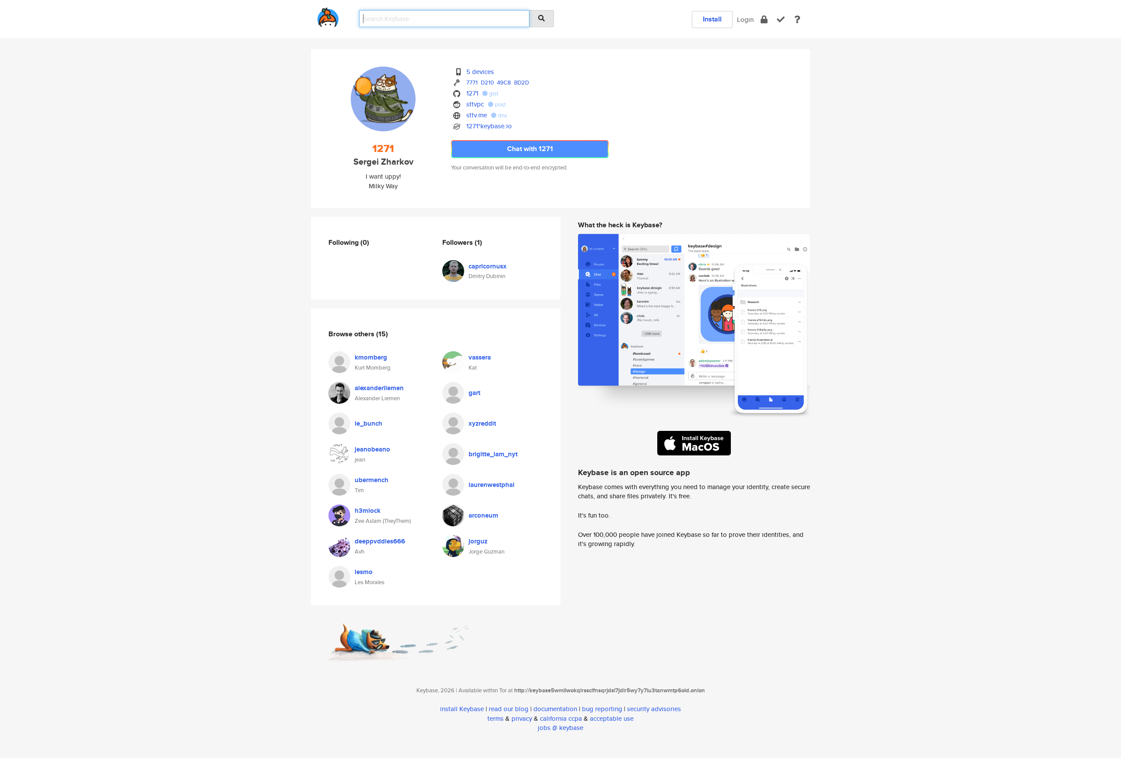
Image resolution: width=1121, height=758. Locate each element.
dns (502, 115)
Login (745, 19)
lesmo (364, 572)
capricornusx (488, 266)
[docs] (797, 19)
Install (712, 19)
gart (474, 393)
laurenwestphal (492, 485)
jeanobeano (372, 449)
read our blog (509, 708)
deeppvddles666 (380, 541)
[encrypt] (764, 19)
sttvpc (475, 104)
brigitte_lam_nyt (493, 454)
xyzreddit (482, 423)
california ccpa (561, 718)
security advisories (654, 708)
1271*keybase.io (489, 125)
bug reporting (602, 708)
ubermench (371, 480)
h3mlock (368, 510)
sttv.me (476, 115)
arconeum (483, 515)
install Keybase (462, 708)
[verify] (781, 19)
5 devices (480, 71)
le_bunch (368, 423)
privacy (521, 718)
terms (495, 718)
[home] (327, 16)
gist (493, 93)
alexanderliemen (379, 388)
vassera (480, 357)
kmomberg (371, 357)
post (500, 104)
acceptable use (612, 718)
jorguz (478, 541)
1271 (472, 93)
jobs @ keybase (560, 727)
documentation (555, 708)
